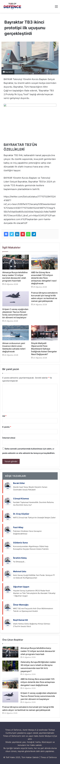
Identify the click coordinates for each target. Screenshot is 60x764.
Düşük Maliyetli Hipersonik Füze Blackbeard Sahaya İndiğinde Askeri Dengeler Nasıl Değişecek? (44, 348)
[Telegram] (34, 234)
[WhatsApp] (28, 234)
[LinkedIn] (17, 234)
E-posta (6, 427)
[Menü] (56, 7)
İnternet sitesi (8, 438)
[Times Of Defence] (12, 6)
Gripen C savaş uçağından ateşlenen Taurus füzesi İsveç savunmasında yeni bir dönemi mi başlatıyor (39, 696)
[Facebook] (6, 234)
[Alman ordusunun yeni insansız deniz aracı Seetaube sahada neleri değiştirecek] (15, 332)
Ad (4, 416)
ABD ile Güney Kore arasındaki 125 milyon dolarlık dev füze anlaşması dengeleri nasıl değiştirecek (44, 278)
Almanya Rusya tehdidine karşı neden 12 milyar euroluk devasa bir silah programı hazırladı (38, 651)
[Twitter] (11, 234)
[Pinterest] (23, 234)
